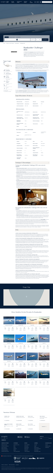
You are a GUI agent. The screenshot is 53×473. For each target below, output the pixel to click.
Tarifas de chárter (25, 2)
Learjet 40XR (9, 379)
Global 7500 (9, 343)
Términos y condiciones (4, 464)
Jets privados (31, 2)
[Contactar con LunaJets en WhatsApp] (40, 2)
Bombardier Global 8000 (9, 325)
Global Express (44, 379)
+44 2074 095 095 (19, 420)
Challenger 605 (32, 361)
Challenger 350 (32, 343)
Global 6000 (9, 361)
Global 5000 (44, 361)
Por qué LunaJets (12, 2)
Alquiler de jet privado (19, 2)
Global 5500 (32, 325)
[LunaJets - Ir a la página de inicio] (3, 2)
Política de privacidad (12, 464)
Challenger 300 (20, 379)
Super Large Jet (8, 73)
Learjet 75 (44, 343)
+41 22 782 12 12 (7, 420)
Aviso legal (17, 464)
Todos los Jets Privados (10, 43)
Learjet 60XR (21, 361)
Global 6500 (44, 325)
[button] (37, 2)
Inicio (4, 43)
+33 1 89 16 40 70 (43, 420)
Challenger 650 (20, 343)
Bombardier (17, 43)
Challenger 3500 (20, 325)
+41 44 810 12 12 (31, 420)
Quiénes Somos (7, 2)
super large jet (27, 103)
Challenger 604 (9, 397)
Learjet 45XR (32, 379)
